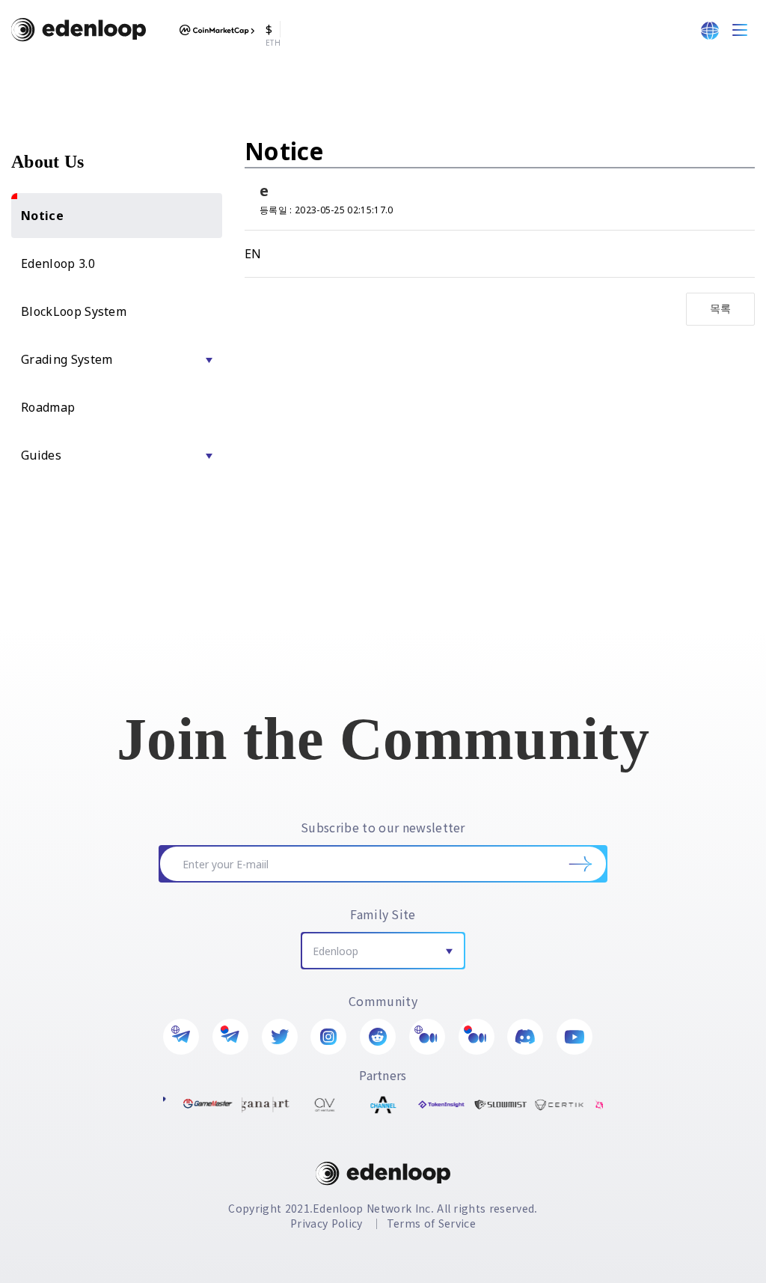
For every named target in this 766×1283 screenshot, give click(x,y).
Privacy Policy (326, 1223)
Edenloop (335, 951)
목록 (721, 308)
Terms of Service (431, 1223)
